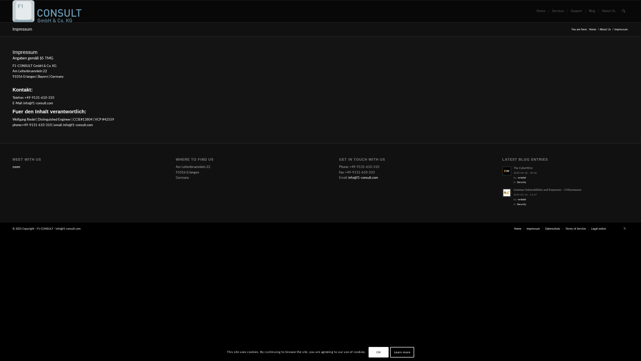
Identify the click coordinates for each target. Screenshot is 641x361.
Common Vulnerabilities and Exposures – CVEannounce (547, 190)
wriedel (522, 177)
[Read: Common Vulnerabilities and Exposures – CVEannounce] (506, 192)
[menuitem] (541, 11)
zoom (16, 167)
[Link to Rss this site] (624, 228)
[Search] (623, 11)
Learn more (402, 352)
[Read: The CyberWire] (506, 170)
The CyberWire (523, 168)
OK (378, 352)
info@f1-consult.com (363, 177)
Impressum (22, 29)
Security (521, 182)
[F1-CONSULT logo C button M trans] (47, 11)
